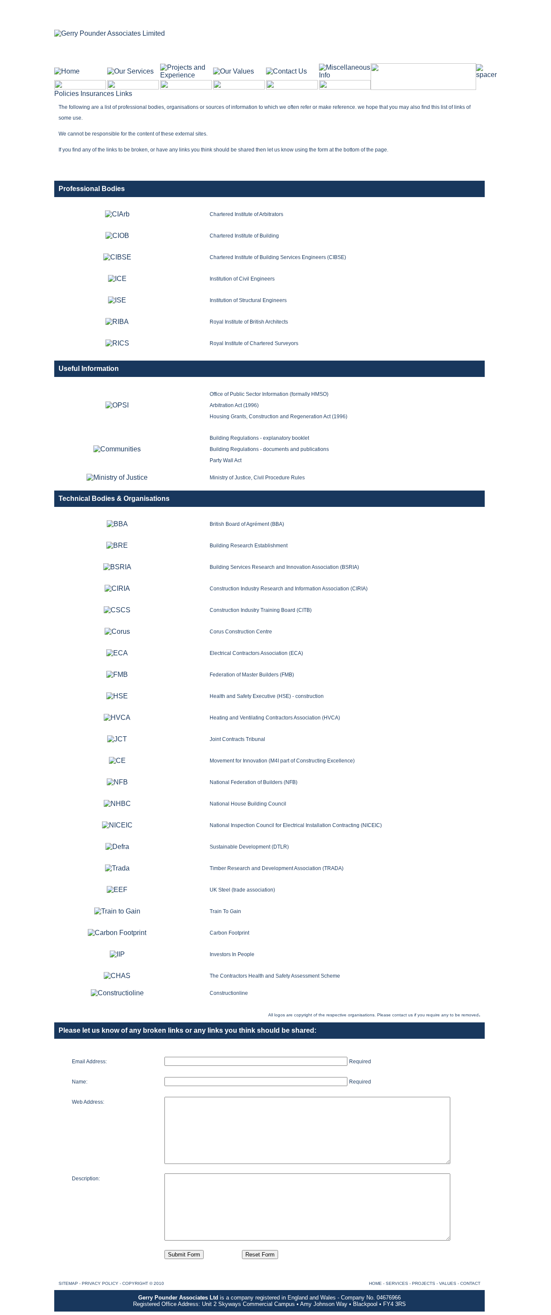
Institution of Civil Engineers (242, 279)
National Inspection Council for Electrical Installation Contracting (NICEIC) (296, 825)
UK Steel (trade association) (242, 890)
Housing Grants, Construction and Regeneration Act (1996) (278, 417)
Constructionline (229, 993)
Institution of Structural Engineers (248, 300)
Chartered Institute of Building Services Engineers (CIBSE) (278, 257)
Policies (67, 93)
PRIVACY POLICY (100, 1283)
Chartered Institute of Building (244, 236)
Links (124, 93)
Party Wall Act (225, 460)
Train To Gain (225, 911)
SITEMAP (68, 1283)
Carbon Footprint (229, 933)
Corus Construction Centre (241, 632)
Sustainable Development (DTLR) (249, 847)
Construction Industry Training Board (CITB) (261, 610)
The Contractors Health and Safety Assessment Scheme (275, 976)
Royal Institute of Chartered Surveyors (254, 343)
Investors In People (232, 954)
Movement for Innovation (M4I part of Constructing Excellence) (282, 761)
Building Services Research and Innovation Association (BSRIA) (284, 567)
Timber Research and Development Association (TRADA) (277, 868)
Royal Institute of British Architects (249, 322)
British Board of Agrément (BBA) (247, 524)
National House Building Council (248, 804)
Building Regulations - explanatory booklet (259, 438)
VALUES (447, 1283)
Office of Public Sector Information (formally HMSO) (269, 394)
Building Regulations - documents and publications (269, 449)
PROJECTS (423, 1283)
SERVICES (397, 1283)
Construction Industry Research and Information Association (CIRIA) (289, 589)
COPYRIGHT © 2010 (143, 1283)
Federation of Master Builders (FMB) (252, 675)
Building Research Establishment (249, 546)
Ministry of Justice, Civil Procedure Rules (257, 478)
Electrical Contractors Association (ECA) (256, 653)
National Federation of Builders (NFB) (253, 782)
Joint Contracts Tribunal (237, 739)
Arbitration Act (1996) (234, 405)
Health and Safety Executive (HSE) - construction (267, 696)
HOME (375, 1283)
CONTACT (470, 1283)
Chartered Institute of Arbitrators (246, 214)
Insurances (98, 93)
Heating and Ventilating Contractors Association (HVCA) (275, 718)
